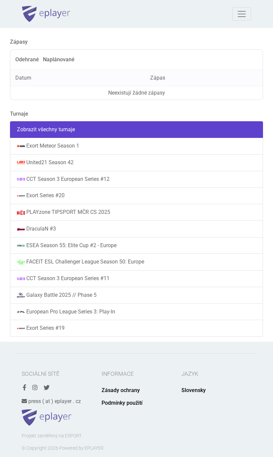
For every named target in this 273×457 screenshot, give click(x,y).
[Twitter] (47, 388)
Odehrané (27, 59)
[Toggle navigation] (241, 14)
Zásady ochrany (121, 390)
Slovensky (193, 390)
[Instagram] (35, 388)
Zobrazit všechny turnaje (46, 129)
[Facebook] (24, 388)
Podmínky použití (122, 403)
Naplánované (59, 59)
